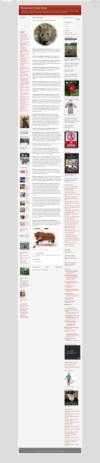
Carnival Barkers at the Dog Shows (72, 205)
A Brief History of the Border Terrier (24, 97)
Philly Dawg (68, 304)
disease (48, 255)
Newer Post (35, 267)
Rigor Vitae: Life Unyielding (72, 315)
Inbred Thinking (23, 36)
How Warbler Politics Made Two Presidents (24, 55)
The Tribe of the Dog (69, 244)
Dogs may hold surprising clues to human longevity (72, 272)
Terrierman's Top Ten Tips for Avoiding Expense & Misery (71, 236)
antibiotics (38, 255)
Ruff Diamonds (68, 209)
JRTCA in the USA (24, 263)
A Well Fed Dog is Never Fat (71, 242)
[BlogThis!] (39, 253)
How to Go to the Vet (69, 191)
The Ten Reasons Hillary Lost (27, 235)
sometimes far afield (70, 330)
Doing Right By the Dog (70, 212)
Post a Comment (37, 261)
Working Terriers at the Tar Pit (71, 201)
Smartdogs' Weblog (70, 301)
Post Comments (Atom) (43, 269)
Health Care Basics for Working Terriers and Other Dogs (71, 432)
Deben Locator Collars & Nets (23, 261)
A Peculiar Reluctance (70, 325)
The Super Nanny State (70, 218)
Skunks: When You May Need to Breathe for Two (24, 68)
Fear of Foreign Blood (69, 232)
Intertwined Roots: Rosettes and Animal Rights (24, 51)
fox (51, 255)
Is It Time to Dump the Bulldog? (71, 186)
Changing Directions (27, 216)
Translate (75, 34)
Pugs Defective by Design (27, 179)
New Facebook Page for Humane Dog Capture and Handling (72, 295)
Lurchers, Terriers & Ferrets (72, 289)
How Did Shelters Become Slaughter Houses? (70, 189)
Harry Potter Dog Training (70, 192)
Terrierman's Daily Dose (34, 8)
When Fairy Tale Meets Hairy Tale (72, 207)
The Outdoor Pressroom (71, 333)
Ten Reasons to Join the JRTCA (24, 58)
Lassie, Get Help (70, 298)
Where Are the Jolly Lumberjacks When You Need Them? (72, 313)
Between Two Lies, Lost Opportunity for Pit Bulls (70, 227)
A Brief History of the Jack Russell (24, 103)
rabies (58, 255)
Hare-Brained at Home (71, 281)
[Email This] (37, 253)
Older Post (58, 267)
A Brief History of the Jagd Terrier (24, 100)
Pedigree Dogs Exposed (71, 275)
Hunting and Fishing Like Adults (24, 72)
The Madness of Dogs (69, 234)
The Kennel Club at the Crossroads (72, 230)
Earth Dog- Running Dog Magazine (72, 367)
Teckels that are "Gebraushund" (23, 48)
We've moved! (69, 328)
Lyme (55, 255)
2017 (67, 331)
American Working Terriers (70, 364)
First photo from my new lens (72, 340)
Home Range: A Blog (71, 324)
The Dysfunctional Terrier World (24, 61)
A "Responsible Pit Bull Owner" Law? (27, 187)
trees (33, 256)
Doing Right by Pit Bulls (27, 202)
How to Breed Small (24, 42)
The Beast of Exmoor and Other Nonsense (24, 83)
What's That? (68, 287)
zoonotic (37, 256)
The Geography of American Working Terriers (24, 94)
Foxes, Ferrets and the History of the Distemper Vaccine (24, 79)
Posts (67, 24)
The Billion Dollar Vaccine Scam (71, 440)
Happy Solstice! (69, 302)
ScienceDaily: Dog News (71, 270)
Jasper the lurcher (69, 299)
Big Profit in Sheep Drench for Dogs (27, 195)
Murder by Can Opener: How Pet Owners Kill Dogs (72, 414)
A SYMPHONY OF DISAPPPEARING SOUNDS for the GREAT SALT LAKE (72, 317)
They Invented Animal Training (71, 223)
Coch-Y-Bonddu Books (69, 365)
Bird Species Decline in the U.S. (24, 306)
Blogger (62, 451)
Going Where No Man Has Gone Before (23, 229)
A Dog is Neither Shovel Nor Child (72, 210)
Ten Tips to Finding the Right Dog (72, 216)
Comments (68, 26)
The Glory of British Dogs (70, 219)
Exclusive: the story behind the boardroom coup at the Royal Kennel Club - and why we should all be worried (72, 278)
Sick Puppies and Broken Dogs (71, 197)
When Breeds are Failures (70, 224)
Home (47, 267)
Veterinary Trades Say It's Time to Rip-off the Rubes (72, 423)
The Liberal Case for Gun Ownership (24, 313)
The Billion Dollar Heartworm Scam (27, 172)
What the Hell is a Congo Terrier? (72, 221)
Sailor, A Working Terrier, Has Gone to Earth (24, 75)
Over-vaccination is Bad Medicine (72, 238)
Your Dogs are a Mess (69, 229)
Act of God (22, 66)
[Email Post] (35, 253)
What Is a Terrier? (24, 37)
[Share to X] (40, 253)
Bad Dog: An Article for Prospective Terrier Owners (24, 309)
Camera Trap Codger (71, 321)
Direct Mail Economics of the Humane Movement (24, 316)
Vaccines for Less (68, 424)
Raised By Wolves (70, 286)
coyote (42, 255)
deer (45, 255)
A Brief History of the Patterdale (24, 105)
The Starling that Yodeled (71, 322)
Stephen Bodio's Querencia (72, 327)
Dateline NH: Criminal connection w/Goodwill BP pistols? (72, 336)
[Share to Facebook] (41, 253)
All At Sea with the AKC (69, 246)
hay (53, 255)
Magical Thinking (23, 34)
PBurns (23, 297)
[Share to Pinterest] (43, 253)
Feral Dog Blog (69, 293)
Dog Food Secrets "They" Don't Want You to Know (71, 420)
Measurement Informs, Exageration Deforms (24, 44)
